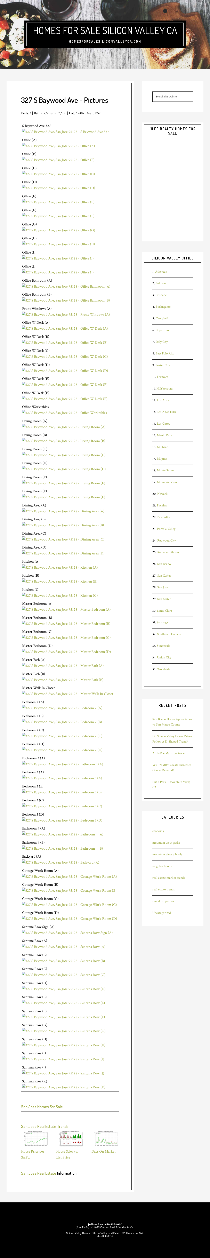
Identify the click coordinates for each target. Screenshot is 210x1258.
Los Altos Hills (166, 412)
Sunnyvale (163, 646)
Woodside (163, 669)
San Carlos (164, 576)
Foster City (163, 365)
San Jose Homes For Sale (42, 1106)
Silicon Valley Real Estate (106, 1233)
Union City (164, 657)
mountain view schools (167, 854)
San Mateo (164, 599)
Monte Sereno (166, 470)
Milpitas (162, 459)
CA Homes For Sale (133, 1233)
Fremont (162, 377)
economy (158, 831)
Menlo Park (164, 435)
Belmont (161, 283)
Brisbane (161, 295)
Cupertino (162, 330)
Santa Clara (164, 611)
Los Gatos (163, 424)
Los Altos (163, 400)
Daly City (162, 342)
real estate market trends (168, 878)
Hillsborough (164, 388)
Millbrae (162, 447)
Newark (162, 494)
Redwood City (166, 540)
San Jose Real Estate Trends (44, 1126)
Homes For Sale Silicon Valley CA (105, 30)
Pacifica (162, 505)
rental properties (163, 901)
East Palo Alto (165, 353)
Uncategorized (161, 913)
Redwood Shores (168, 552)
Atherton (161, 272)
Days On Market (103, 1151)
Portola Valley (166, 529)
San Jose (162, 587)
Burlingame (163, 307)
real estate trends (163, 889)
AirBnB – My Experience (168, 753)
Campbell (162, 318)
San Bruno (164, 564)
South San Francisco (170, 634)
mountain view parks (166, 843)
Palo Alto (163, 517)
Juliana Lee (95, 1224)
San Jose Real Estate (38, 1173)
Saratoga (162, 622)
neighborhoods (162, 866)
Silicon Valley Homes (78, 1233)
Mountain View (167, 482)
